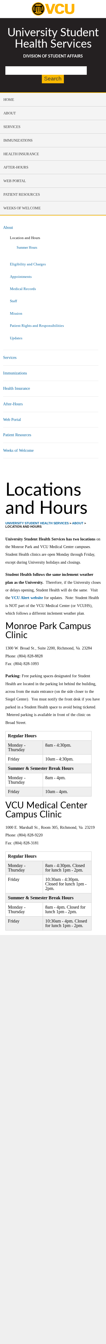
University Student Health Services (53, 38)
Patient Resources (17, 435)
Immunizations (15, 373)
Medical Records (23, 289)
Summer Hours (27, 248)
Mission (16, 313)
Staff (13, 301)
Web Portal (12, 419)
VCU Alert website (27, 597)
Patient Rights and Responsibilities (37, 325)
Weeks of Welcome (18, 450)
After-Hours (13, 404)
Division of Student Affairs (53, 56)
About (8, 227)
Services (9, 357)
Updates (16, 338)
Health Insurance (16, 388)
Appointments (21, 276)
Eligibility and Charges (28, 264)
